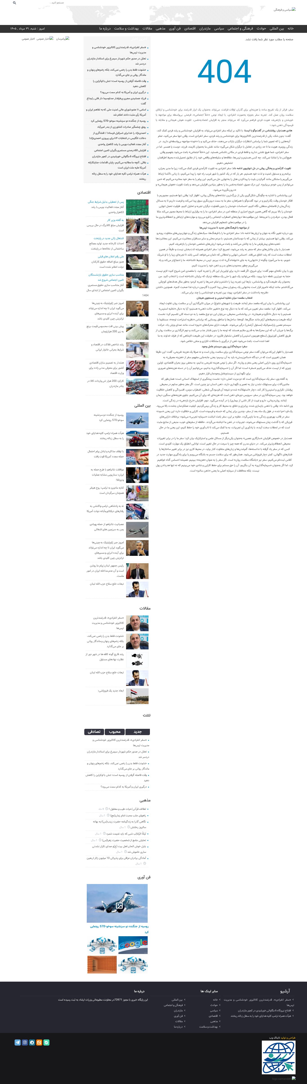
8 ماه (102, 809)
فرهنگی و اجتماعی (240, 28)
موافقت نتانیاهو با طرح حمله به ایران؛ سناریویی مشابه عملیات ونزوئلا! (107, 475)
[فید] (292, 3)
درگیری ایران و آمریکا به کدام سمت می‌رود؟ (123, 92)
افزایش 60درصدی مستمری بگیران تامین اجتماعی (120, 150)
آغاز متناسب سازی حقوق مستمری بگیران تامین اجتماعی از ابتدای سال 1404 (118, 290)
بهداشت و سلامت (126, 28)
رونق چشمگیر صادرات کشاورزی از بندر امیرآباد (121, 127)
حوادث (261, 28)
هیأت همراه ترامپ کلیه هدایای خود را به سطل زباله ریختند (261, 1016)
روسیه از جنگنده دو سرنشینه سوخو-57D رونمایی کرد (118, 121)
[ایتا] (280, 3)
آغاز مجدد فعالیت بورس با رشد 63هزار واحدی (122, 144)
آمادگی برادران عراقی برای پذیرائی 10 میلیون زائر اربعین (116, 858)
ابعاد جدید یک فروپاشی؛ (111, 691)
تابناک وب (274, 1038)
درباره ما (105, 28)
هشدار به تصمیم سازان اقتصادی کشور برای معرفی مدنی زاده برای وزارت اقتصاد (106, 368)
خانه (291, 28)
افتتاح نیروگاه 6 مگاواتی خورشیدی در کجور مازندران (119, 157)
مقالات (147, 28)
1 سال (102, 816)
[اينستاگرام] (268, 3)
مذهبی (160, 28)
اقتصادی (190, 28)
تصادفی (94, 732)
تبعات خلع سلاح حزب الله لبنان (107, 584)
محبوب (114, 732)
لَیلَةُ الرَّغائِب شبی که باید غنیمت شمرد (126, 834)
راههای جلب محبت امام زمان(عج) (128, 816)
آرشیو (285, 991)
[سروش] (274, 3)
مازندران (205, 28)
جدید (138, 732)
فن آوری (175, 28)
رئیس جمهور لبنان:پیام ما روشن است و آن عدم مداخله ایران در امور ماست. (105, 571)
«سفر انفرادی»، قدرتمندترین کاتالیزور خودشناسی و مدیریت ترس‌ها (108, 623)
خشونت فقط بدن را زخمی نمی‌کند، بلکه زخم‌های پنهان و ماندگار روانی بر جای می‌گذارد (105, 641)
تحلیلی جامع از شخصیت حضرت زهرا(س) (124, 840)
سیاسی (219, 28)
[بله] (286, 3)
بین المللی (277, 28)
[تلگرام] (262, 3)
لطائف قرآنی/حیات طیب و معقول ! (127, 809)
